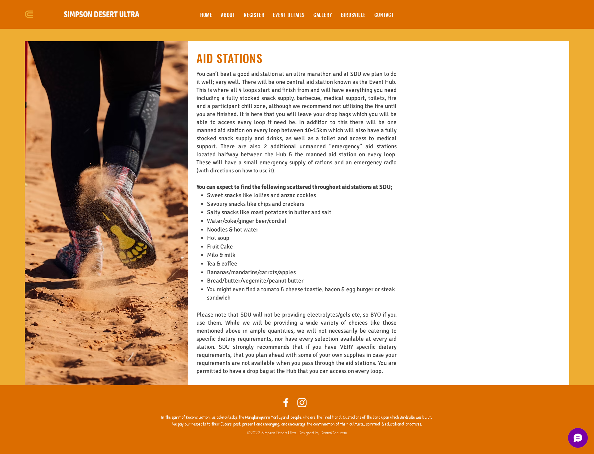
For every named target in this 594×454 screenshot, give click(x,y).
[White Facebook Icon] (286, 402)
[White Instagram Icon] (302, 402)
